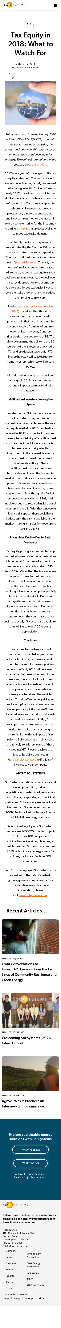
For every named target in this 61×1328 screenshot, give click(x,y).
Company (11, 1251)
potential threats (26, 262)
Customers (11, 1263)
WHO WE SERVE (30, 1149)
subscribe (40, 164)
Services (10, 1269)
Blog (31, 24)
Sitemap (29, 1298)
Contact (10, 1288)
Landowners (33, 1273)
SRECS (30, 1279)
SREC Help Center (36, 1285)
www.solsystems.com (33, 895)
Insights (10, 1276)
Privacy (17, 1298)
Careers (10, 1282)
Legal (6, 1298)
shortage (24, 228)
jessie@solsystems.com (24, 759)
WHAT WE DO (30, 1163)
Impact (9, 1257)
